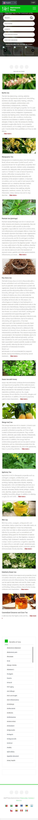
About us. (19, 800)
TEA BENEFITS (7, 29)
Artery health (11, 760)
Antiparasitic (11, 730)
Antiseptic (10, 734)
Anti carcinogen (12, 695)
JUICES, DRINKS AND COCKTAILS (11, 34)
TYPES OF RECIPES (8, 23)
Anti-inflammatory (13, 700)
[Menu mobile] (34, 8)
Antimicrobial (11, 721)
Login (33, 2)
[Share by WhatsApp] (26, 67)
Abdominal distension (14, 648)
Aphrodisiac (11, 752)
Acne (8, 661)
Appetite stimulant (13, 756)
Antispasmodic (11, 739)
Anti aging (10, 687)
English (8, 3)
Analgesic (10, 674)
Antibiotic (10, 713)
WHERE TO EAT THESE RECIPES (10, 40)
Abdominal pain (12, 652)
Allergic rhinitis (11, 665)
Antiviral (9, 743)
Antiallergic (10, 704)
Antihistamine (11, 717)
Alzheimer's (10, 669)
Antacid (9, 682)
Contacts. (31, 798)
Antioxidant (10, 726)
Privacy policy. (24, 798)
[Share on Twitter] (21, 67)
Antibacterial (11, 708)
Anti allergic (11, 691)
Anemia (9, 678)
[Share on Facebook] (11, 67)
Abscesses (10, 656)
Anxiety (9, 747)
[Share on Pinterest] (16, 67)
